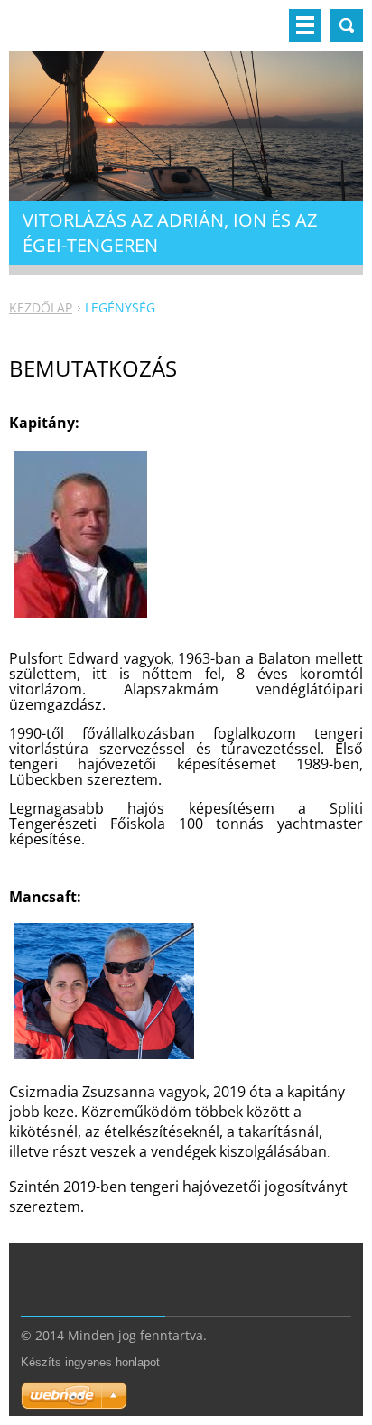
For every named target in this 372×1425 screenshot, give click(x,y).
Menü (305, 25)
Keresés (346, 25)
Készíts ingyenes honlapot (90, 1362)
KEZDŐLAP (40, 307)
